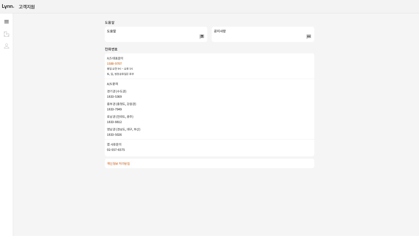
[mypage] (6, 46)
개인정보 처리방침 (118, 163)
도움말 (111, 31)
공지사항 (220, 31)
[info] (6, 34)
